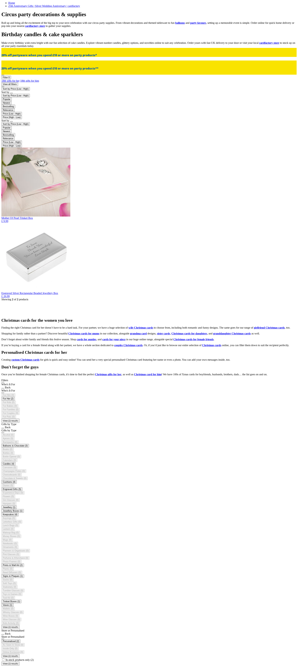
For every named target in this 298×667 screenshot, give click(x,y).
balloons (180, 22)
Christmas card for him (147, 374)
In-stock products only (20, 659)
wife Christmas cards (140, 327)
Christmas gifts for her (108, 374)
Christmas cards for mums (83, 333)
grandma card (138, 333)
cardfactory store (35, 25)
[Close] (2, 382)
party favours (198, 22)
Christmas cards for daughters (189, 333)
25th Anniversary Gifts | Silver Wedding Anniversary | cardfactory (44, 5)
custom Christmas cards (25, 359)
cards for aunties (86, 339)
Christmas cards (211, 345)
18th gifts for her (10, 80)
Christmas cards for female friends (193, 339)
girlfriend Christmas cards (269, 327)
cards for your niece (114, 339)
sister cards (163, 333)
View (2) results (10, 420)
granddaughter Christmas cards (232, 333)
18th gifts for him (29, 80)
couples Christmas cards (128, 345)
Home (11, 2)
